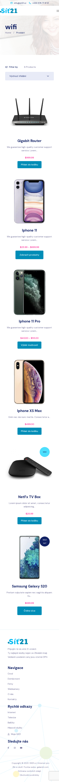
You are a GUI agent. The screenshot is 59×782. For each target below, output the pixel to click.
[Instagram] (14, 747)
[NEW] (29, 467)
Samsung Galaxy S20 (29, 586)
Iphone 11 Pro (29, 321)
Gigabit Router (29, 141)
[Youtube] (21, 747)
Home (8, 32)
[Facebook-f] (8, 747)
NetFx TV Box (29, 497)
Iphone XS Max (29, 411)
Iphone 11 (29, 230)
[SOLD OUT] (29, 557)
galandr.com (43, 767)
